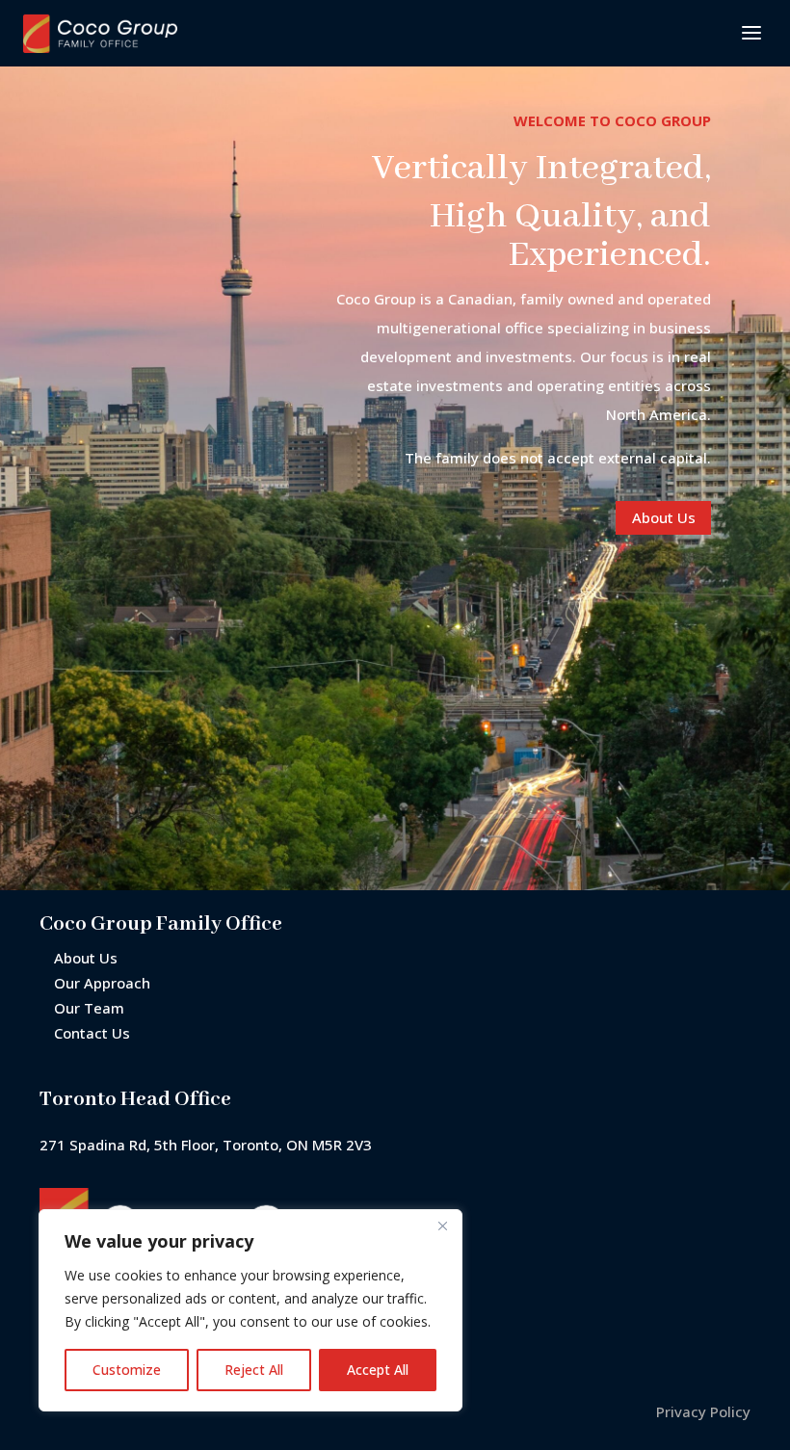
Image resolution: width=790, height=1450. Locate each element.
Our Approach (102, 982)
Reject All (253, 1369)
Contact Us (92, 1032)
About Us (664, 517)
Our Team (89, 1007)
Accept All (377, 1369)
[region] (250, 1310)
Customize (126, 1369)
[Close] (442, 1225)
